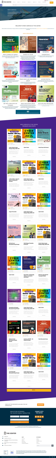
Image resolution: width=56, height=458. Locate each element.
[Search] (52, 446)
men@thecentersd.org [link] (16, 15)
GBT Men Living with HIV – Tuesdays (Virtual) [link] (43, 275)
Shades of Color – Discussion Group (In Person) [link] (13, 340)
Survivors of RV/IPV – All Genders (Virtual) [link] (28, 339)
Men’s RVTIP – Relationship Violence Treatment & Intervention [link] (29, 276)
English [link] (47, 0)
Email (11, 418)
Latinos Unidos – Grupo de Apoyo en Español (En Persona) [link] (14, 180)
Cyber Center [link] (26, 147)
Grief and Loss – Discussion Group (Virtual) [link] (14, 244)
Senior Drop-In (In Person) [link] (43, 147)
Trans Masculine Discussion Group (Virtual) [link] (14, 372)
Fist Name (11, 415)
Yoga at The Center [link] (12, 211)
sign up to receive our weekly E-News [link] (42, 28)
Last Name (21, 415)
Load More (29, 386)
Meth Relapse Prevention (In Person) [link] (28, 244)
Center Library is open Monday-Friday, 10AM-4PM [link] (14, 148)
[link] (1, 5)
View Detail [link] (14, 156)
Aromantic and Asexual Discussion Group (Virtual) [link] (14, 308)
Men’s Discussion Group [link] (43, 339)
